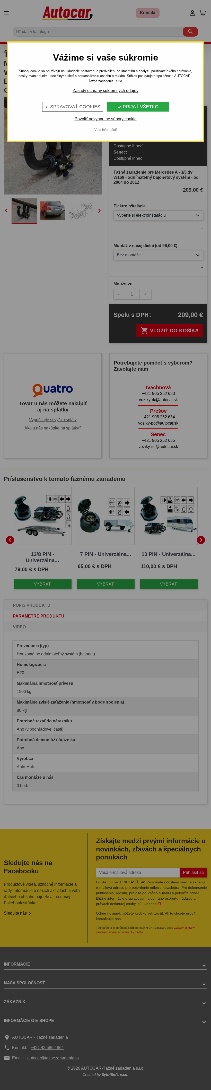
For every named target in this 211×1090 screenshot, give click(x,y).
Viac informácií (105, 130)
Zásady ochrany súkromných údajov (105, 90)
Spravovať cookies (72, 106)
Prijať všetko (138, 106)
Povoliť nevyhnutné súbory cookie (106, 119)
